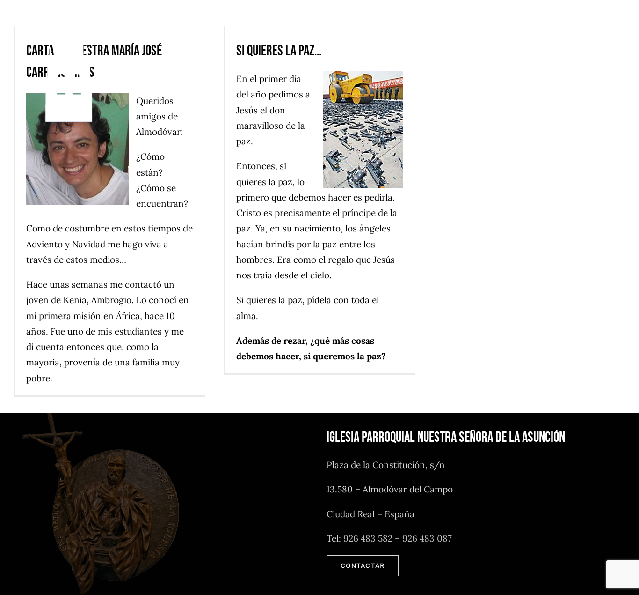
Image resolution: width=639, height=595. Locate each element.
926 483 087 (427, 538)
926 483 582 (367, 538)
